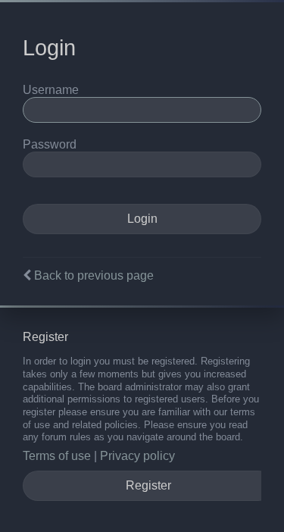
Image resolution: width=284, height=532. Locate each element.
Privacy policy (137, 455)
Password (49, 144)
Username (51, 89)
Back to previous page (94, 275)
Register (148, 485)
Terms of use (57, 455)
